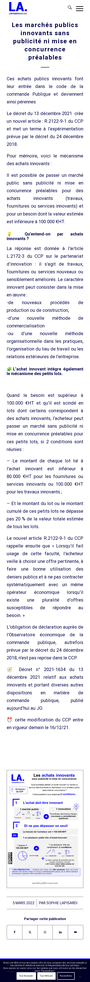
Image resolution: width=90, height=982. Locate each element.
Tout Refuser (46, 976)
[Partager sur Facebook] (14, 932)
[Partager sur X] (29, 932)
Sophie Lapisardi (61, 903)
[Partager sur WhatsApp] (45, 932)
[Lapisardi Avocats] (37, 8)
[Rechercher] (68, 8)
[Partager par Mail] (75, 932)
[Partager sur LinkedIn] (60, 932)
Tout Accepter (26, 976)
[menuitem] (68, 8)
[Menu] (77, 8)
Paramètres (66, 976)
